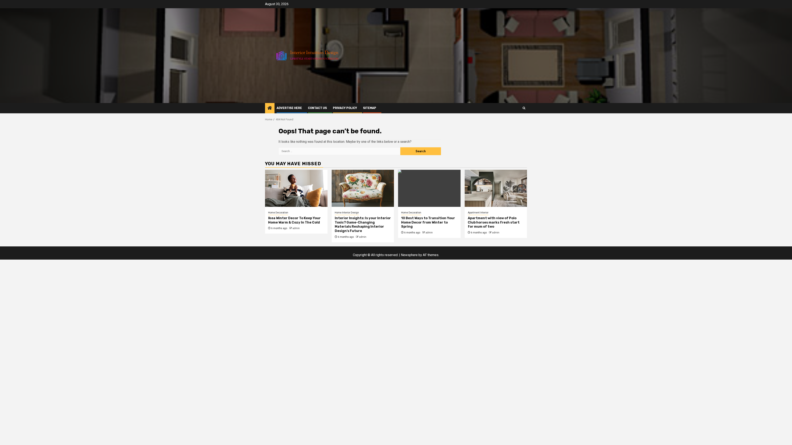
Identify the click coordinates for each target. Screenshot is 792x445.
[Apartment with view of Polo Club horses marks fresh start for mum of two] (496, 188)
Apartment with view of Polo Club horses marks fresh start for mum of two (494, 222)
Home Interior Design (347, 212)
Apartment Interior (478, 212)
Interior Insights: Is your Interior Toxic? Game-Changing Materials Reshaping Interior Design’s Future (363, 224)
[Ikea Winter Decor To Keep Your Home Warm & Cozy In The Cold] (296, 188)
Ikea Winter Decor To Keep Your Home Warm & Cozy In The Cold (294, 220)
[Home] (270, 108)
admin (296, 228)
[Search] (524, 108)
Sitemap (369, 108)
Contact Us (317, 108)
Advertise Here (289, 108)
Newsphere (409, 255)
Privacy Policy (345, 108)
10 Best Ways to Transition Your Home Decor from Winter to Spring (428, 222)
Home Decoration (278, 212)
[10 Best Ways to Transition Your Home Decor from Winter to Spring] (429, 188)
